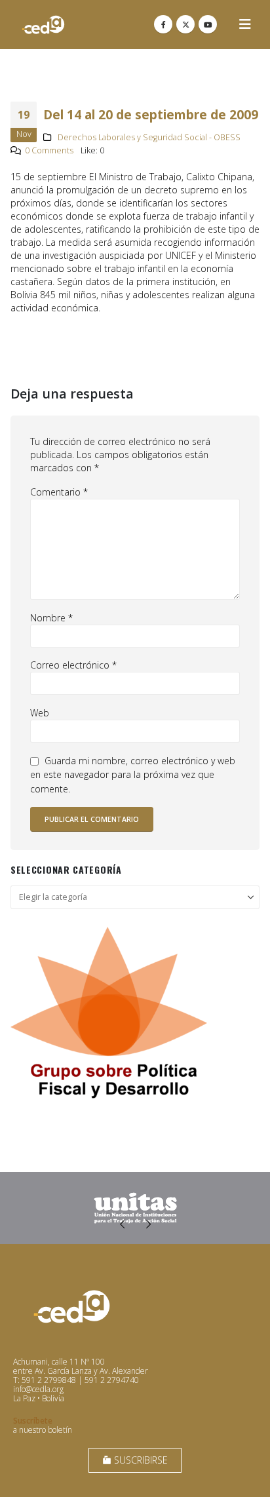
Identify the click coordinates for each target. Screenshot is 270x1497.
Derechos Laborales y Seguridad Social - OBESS (149, 137)
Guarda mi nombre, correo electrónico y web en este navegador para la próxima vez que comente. (132, 774)
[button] (245, 24)
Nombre (51, 618)
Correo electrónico (73, 665)
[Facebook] (163, 24)
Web (39, 713)
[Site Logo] (43, 24)
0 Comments (49, 150)
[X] (185, 24)
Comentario (59, 492)
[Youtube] (208, 24)
